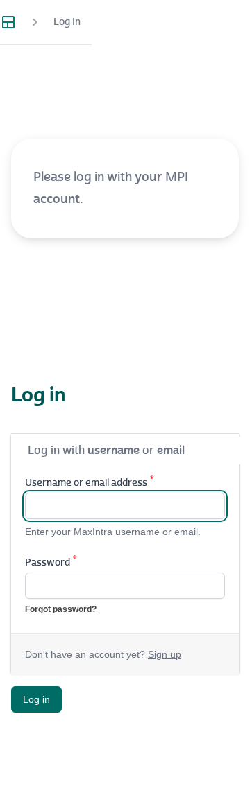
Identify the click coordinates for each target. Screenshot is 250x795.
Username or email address (89, 482)
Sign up (164, 654)
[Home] (14, 22)
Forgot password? (61, 609)
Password (51, 562)
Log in (36, 699)
